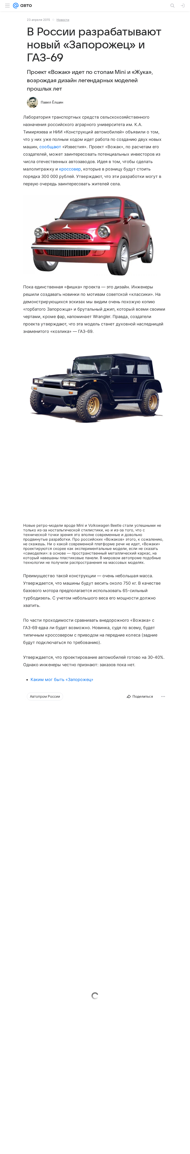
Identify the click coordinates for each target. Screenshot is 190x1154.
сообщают (50, 146)
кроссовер (70, 169)
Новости (63, 20)
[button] (95, 236)
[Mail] (16, 5)
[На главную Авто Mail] (25, 5)
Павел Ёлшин (52, 102)
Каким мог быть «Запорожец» (62, 679)
